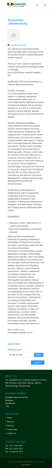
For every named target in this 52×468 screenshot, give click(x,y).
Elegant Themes (25, 461)
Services (10, 425)
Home (9, 417)
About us (10, 421)
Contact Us (11, 433)
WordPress (26, 464)
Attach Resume (15, 350)
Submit (38, 363)
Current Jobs (12, 429)
